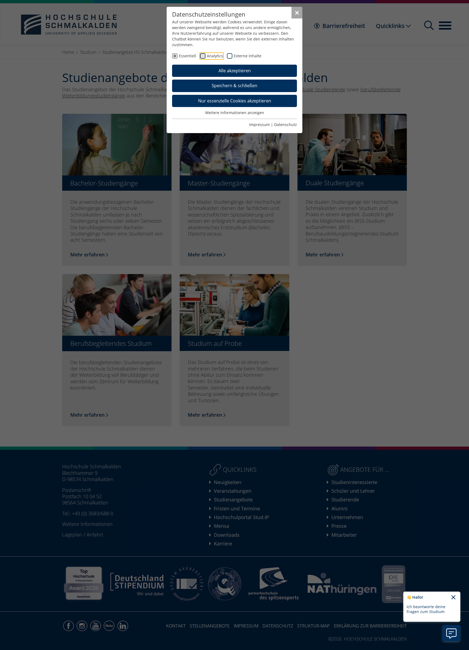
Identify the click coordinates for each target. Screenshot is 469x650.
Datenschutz (285, 124)
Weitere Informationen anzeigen (234, 112)
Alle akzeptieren (234, 71)
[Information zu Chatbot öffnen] (451, 633)
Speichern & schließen (234, 86)
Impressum (259, 124)
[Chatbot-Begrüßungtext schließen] (453, 597)
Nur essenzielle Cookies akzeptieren (234, 101)
